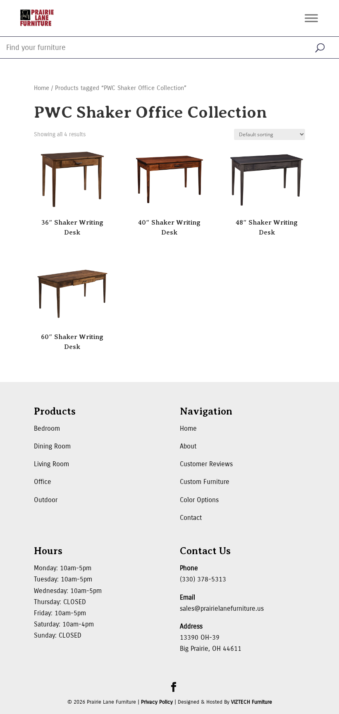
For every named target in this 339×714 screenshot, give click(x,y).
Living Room (51, 464)
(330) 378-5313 (203, 579)
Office (42, 482)
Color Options (199, 500)
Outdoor (45, 500)
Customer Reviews (206, 464)
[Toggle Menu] (311, 18)
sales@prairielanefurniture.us (222, 608)
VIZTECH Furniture (251, 702)
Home (41, 88)
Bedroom (47, 428)
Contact (191, 518)
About (188, 446)
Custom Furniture (204, 482)
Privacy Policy (157, 702)
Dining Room (52, 446)
